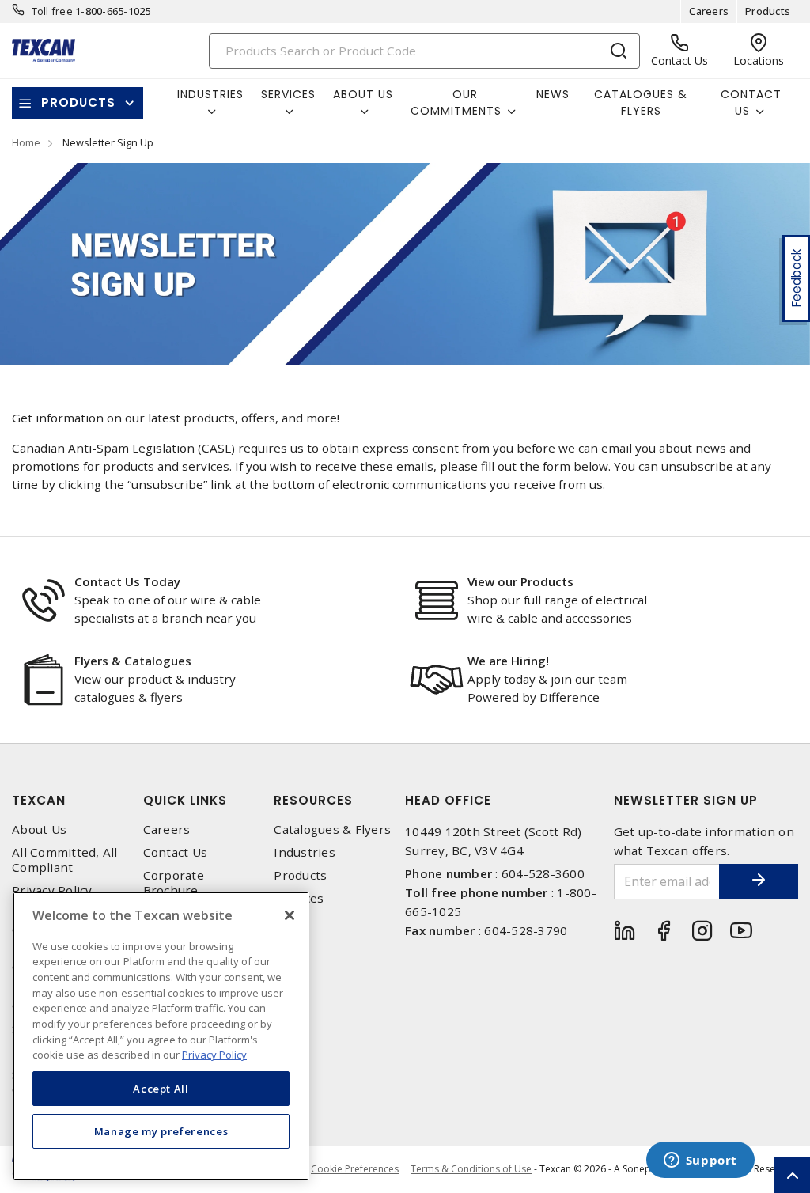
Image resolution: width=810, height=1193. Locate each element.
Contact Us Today (127, 581)
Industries (304, 852)
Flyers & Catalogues (132, 660)
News (553, 94)
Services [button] (288, 94)
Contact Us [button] (751, 102)
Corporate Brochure (173, 883)
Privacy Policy (52, 890)
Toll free (52, 11)
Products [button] (78, 102)
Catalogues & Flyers (640, 102)
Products (767, 11)
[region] (161, 1036)
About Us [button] (363, 94)
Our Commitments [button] (456, 102)
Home (26, 142)
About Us (39, 829)
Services (299, 898)
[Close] (289, 915)
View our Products (520, 581)
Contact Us (175, 852)
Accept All (161, 1088)
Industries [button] (210, 94)
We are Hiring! (508, 660)
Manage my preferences (161, 1131)
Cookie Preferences (355, 1169)
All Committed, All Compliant (65, 860)
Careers (709, 11)
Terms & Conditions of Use (471, 1169)
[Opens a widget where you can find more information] (700, 1161)
